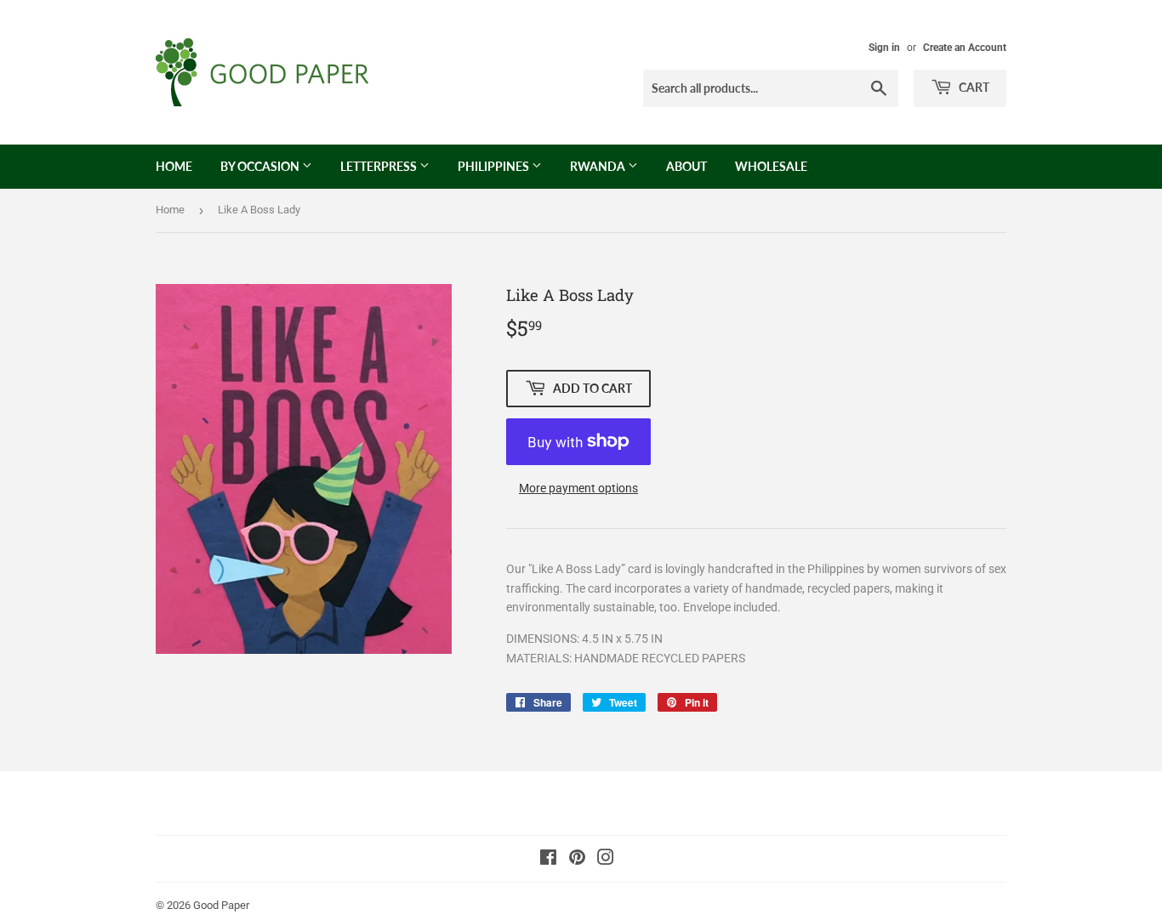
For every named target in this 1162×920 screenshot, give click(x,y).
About (686, 166)
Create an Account (964, 48)
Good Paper (221, 905)
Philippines (495, 166)
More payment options (578, 488)
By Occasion (261, 166)
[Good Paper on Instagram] (605, 859)
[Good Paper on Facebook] (548, 859)
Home (174, 166)
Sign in (884, 48)
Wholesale (771, 166)
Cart (972, 87)
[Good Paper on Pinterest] (577, 859)
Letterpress (379, 166)
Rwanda (599, 166)
